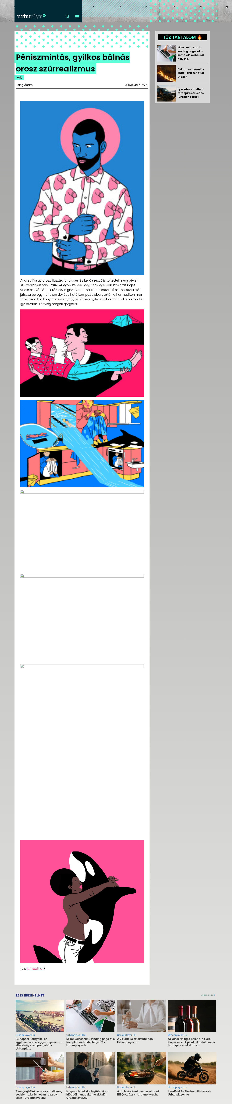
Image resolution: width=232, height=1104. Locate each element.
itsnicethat (35, 968)
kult (19, 77)
